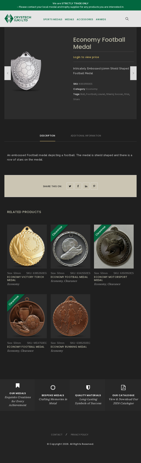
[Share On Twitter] (70, 186)
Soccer (119, 94)
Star (126, 94)
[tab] (47, 137)
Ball (82, 94)
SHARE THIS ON (52, 186)
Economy (92, 89)
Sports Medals (52, 19)
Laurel (101, 94)
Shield (109, 94)
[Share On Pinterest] (94, 186)
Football (91, 94)
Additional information (86, 135)
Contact (56, 434)
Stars (76, 99)
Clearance (70, 281)
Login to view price (86, 57)
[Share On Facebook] (78, 186)
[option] (26, 72)
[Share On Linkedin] (86, 186)
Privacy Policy (79, 434)
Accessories (85, 19)
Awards (101, 19)
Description (47, 135)
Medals (69, 19)
